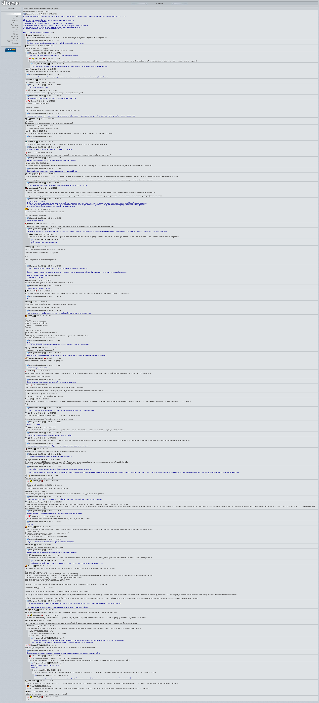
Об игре (15, 18)
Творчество (14, 25)
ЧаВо (16, 16)
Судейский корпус (12, 41)
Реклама (15, 38)
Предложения (14, 36)
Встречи (15, 23)
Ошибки (15, 32)
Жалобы (15, 34)
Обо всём (15, 20)
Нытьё (16, 29)
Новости (15, 14)
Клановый (15, 43)
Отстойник (15, 27)
